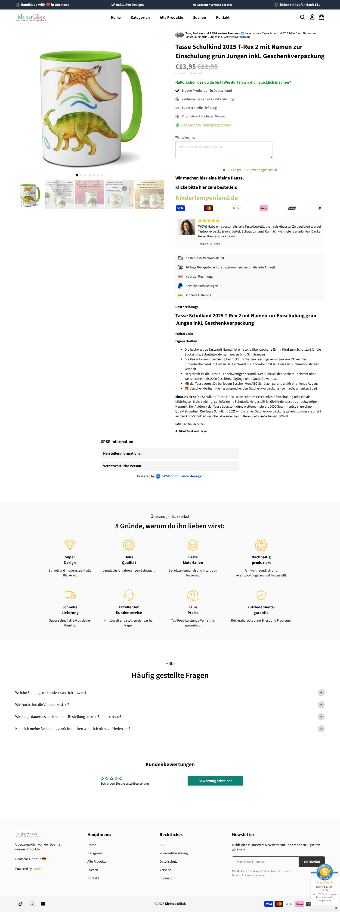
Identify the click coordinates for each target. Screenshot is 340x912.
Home (116, 17)
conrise (38, 868)
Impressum (167, 878)
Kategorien (140, 17)
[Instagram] (32, 904)
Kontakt (222, 17)
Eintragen (311, 861)
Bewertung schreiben (215, 780)
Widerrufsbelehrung (174, 853)
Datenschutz (168, 861)
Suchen (199, 17)
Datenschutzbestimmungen (249, 875)
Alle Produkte (171, 17)
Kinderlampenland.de (206, 197)
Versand (165, 870)
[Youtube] (43, 904)
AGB (163, 845)
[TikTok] (20, 904)
